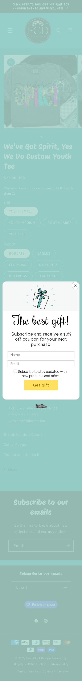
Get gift (41, 385)
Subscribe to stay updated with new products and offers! (42, 374)
